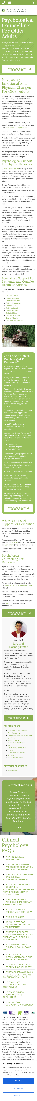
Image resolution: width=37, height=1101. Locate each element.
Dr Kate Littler (11, 313)
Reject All (18, 1096)
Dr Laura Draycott (13, 301)
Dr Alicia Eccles (12, 296)
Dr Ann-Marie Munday (14, 320)
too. (30, 501)
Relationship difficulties (17, 748)
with (22, 471)
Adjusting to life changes (17, 730)
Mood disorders (14, 740)
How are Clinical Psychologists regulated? (14, 994)
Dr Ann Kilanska (12, 318)
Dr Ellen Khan (11, 306)
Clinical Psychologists (10, 169)
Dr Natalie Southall (13, 303)
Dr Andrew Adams (13, 315)
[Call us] (4, 2)
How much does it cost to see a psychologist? (19, 965)
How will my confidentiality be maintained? (15, 984)
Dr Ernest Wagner (15, 447)
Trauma (11, 755)
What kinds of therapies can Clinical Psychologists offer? (18, 877)
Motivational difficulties (17, 743)
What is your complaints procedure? (19, 1003)
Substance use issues (16, 753)
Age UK (15, 542)
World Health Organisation (16, 127)
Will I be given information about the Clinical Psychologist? (17, 957)
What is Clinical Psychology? (15, 858)
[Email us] (10, 2)
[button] (33, 2)
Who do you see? (15, 917)
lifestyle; (9, 603)
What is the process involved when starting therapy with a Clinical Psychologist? (18, 936)
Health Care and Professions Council (19, 585)
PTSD (10, 745)
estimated (25, 465)
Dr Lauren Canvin (12, 311)
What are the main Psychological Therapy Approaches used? (17, 902)
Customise (18, 1088)
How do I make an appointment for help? (19, 910)
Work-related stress (15, 758)
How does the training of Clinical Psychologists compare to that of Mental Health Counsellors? (18, 889)
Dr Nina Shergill (12, 308)
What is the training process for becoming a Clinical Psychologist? (18, 867)
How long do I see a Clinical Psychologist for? (17, 947)
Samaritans (9, 545)
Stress (10, 750)
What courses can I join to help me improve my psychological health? (18, 974)
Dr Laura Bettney (12, 298)
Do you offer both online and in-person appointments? (16, 924)
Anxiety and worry (15, 733)
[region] (18, 1080)
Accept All (18, 1081)
